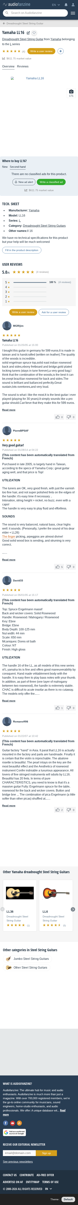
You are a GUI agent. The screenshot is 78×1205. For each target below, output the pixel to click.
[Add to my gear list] (34, 32)
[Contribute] (61, 51)
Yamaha (55, 39)
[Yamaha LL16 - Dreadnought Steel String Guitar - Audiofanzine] (16, 4)
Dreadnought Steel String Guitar (22, 39)
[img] (11, 51)
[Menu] (73, 13)
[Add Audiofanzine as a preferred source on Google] (14, 1132)
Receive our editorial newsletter (24, 1145)
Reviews (22, 66)
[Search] (6, 13)
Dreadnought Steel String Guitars (44, 225)
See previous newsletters (18, 1161)
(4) (23, 51)
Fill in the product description (21, 250)
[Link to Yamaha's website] (27, 33)
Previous (2, 909)
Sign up (46, 1153)
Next (73, 909)
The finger (8, 536)
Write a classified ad (51, 182)
